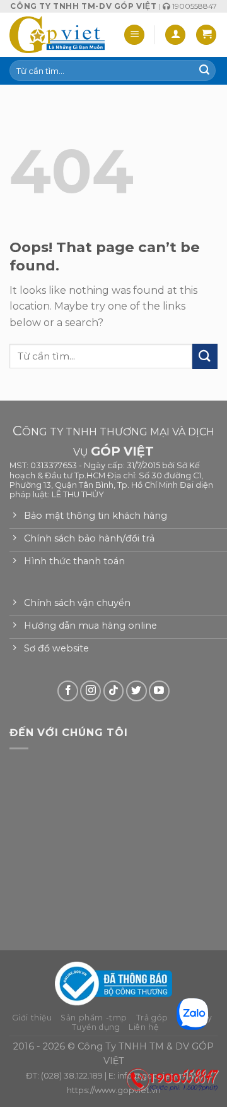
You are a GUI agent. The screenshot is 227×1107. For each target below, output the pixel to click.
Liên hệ (143, 1027)
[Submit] (204, 71)
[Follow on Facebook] (67, 691)
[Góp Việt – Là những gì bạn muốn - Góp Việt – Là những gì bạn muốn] (57, 34)
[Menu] (134, 35)
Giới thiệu (32, 1017)
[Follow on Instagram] (90, 691)
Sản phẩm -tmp (94, 1017)
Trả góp (152, 1017)
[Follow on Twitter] (136, 691)
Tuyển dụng (96, 1027)
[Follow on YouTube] (159, 691)
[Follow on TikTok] (113, 691)
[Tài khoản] (175, 35)
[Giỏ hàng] (206, 35)
